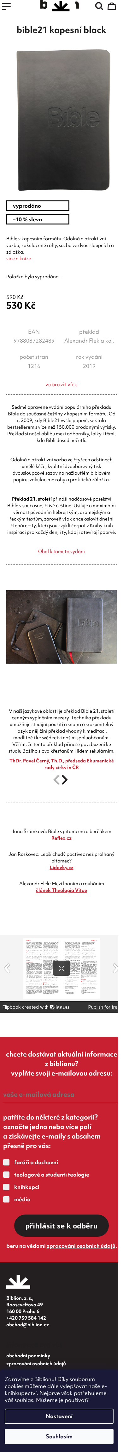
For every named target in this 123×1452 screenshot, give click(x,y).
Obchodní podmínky (28, 1356)
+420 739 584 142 (26, 1318)
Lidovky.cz (61, 867)
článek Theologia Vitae (61, 890)
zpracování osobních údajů (81, 1245)
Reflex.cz (61, 838)
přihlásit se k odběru (61, 1225)
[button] (65, 780)
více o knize (18, 259)
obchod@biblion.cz (27, 1325)
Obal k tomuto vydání (61, 551)
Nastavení (59, 1416)
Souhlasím (59, 1436)
